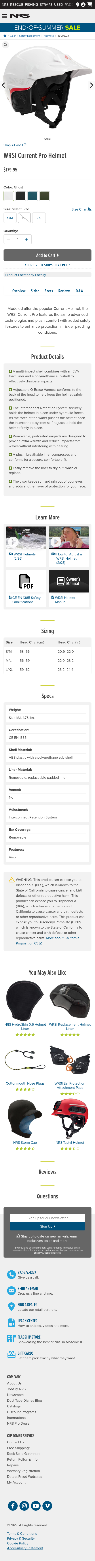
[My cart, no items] (89, 4)
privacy (38, 1252)
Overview (19, 291)
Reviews (64, 291)
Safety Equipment (29, 36)
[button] (5, 45)
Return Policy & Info (22, 1459)
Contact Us (15, 1442)
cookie (48, 1252)
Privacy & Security (21, 1538)
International (17, 1417)
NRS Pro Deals (18, 1423)
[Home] (5, 35)
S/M (10, 217)
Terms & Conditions (22, 1533)
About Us (14, 1383)
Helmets (49, 36)
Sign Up (46, 1226)
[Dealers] (77, 4)
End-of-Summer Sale (47, 27)
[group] (47, 91)
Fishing (31, 4)
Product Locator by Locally (25, 274)
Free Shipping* (18, 1447)
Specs (49, 291)
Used (58, 4)
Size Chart (79, 209)
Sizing (35, 291)
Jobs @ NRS (16, 1388)
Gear (13, 36)
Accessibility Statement (25, 1548)
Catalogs (14, 1406)
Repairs (13, 1465)
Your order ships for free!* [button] (47, 265)
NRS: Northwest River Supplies (20, 16)
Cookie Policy (17, 1543)
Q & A (79, 291)
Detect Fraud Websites (24, 1476)
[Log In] (83, 4)
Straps (46, 4)
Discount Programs (21, 1411)
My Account (16, 1482)
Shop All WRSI (14, 145)
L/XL (39, 217)
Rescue (16, 4)
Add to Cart (45, 255)
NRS (5, 4)
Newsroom (15, 1394)
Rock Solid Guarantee (23, 1453)
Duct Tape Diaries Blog (24, 1400)
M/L (24, 217)
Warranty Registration (23, 1470)
